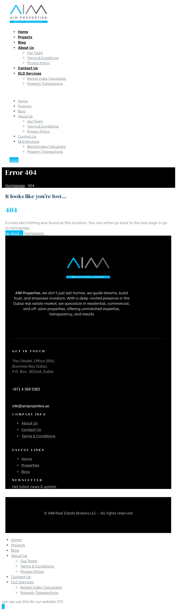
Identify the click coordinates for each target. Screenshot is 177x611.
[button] (14, 160)
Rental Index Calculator (46, 146)
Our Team (35, 120)
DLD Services (28, 141)
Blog (21, 110)
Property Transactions (45, 151)
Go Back (13, 233)
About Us (25, 115)
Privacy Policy (38, 131)
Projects (24, 105)
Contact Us (27, 136)
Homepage (34, 233)
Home (23, 100)
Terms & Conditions (43, 125)
